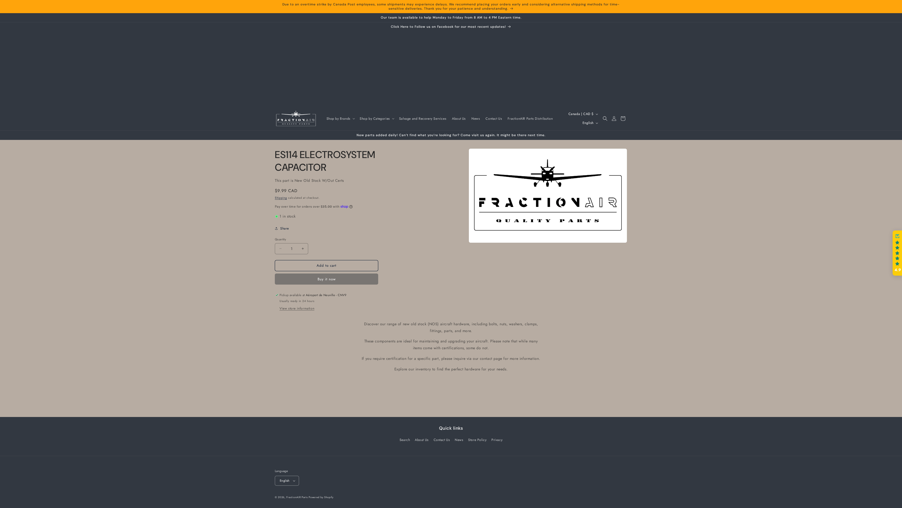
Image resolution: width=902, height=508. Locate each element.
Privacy (496, 439)
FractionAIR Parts (297, 497)
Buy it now (327, 279)
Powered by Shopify (321, 497)
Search (405, 439)
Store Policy (477, 439)
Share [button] (284, 228)
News (459, 439)
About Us (422, 439)
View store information (297, 308)
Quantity (280, 239)
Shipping (281, 198)
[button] (340, 118)
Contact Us (442, 439)
